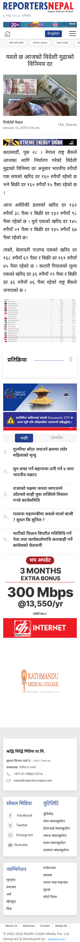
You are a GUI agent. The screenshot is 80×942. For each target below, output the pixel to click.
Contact (45, 926)
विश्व (9, 909)
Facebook (25, 816)
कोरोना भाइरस (40, 42)
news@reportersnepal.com (33, 781)
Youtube (21, 845)
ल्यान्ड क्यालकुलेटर (55, 836)
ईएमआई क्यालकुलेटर (56, 829)
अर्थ (8, 894)
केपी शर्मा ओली (16, 42)
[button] (72, 34)
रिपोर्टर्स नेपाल (13, 122)
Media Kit (61, 926)
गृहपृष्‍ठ (10, 880)
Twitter (22, 825)
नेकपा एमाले (62, 42)
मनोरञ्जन (49, 868)
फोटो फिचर (50, 897)
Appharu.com (56, 939)
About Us (11, 926)
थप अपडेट (40, 560)
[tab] (24, 438)
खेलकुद (11, 902)
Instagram (24, 835)
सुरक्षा (46, 890)
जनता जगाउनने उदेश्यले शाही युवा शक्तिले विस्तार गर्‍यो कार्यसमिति (40, 494)
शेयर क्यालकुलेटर (54, 821)
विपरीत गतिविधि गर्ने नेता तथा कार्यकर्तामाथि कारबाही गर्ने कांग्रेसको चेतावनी (43, 539)
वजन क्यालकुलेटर (54, 843)
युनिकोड (48, 814)
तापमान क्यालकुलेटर (56, 850)
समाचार (11, 887)
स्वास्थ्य (47, 875)
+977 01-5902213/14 (28, 774)
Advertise (29, 926)
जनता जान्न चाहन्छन (55, 883)
